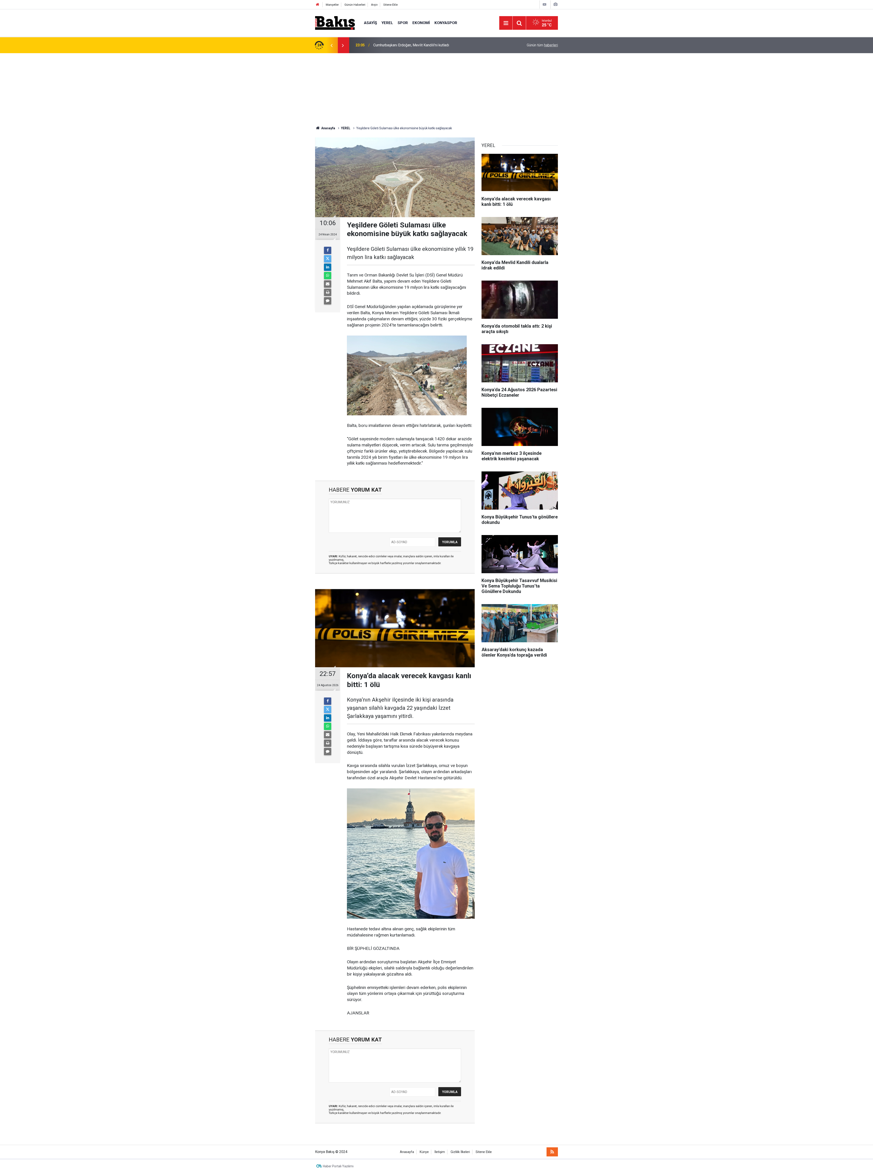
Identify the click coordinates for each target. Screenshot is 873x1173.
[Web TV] (544, 4)
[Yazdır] (327, 292)
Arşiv (374, 4)
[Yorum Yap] (327, 300)
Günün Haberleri (354, 4)
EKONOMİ (421, 22)
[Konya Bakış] (335, 22)
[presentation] (331, 45)
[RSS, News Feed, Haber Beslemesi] (552, 1151)
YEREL (387, 22)
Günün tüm (542, 45)
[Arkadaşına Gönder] (327, 284)
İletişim (439, 1152)
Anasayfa (407, 1152)
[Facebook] (327, 250)
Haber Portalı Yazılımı (338, 1166)
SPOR (403, 22)
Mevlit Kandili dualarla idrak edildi (399, 45)
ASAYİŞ (370, 22)
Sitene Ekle (390, 4)
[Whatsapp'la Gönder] (327, 275)
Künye (424, 1152)
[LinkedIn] (327, 267)
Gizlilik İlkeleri (460, 1152)
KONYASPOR (445, 22)
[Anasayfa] (317, 4)
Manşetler (332, 4)
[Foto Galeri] (555, 4)
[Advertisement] (436, 87)
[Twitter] (327, 258)
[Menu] (506, 23)
